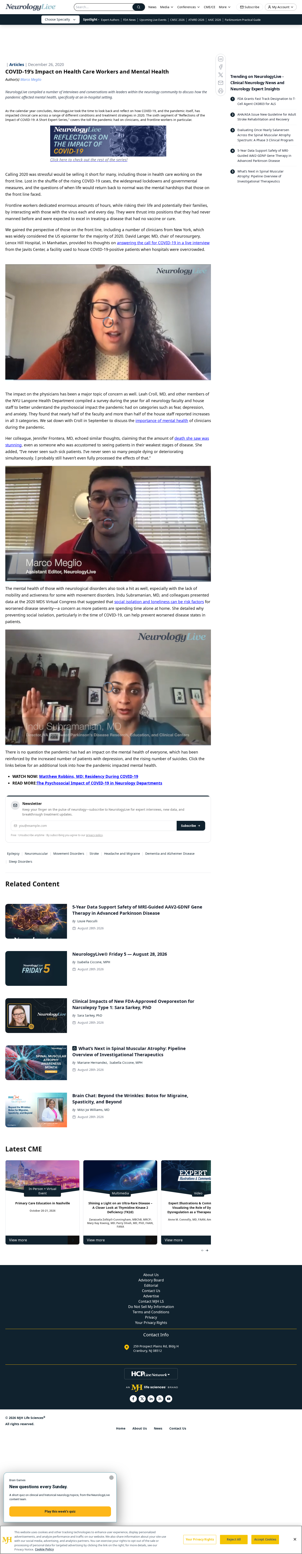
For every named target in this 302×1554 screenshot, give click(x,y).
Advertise (151, 1296)
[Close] (295, 1539)
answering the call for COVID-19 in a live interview (163, 242)
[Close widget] (111, 1477)
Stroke (94, 853)
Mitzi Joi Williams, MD (93, 1110)
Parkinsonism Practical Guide (243, 20)
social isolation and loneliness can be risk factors (159, 601)
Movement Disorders (68, 853)
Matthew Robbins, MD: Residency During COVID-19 (88, 776)
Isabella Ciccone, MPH (93, 962)
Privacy (151, 1317)
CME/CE (209, 7)
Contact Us (151, 1290)
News (152, 7)
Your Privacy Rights (151, 1322)
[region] (151, 1540)
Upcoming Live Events (153, 20)
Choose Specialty (57, 19)
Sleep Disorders (20, 861)
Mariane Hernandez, (92, 1062)
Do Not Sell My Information (151, 1306)
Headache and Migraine (122, 853)
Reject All (234, 1539)
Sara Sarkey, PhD (89, 1015)
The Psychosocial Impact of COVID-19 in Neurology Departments (99, 783)
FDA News (129, 20)
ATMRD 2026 (196, 20)
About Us (151, 1274)
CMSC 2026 (177, 20)
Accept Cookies (265, 1539)
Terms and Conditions (151, 1312)
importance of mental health (162, 420)
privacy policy (94, 835)
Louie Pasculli (87, 921)
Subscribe (188, 826)
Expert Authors (110, 20)
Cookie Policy (44, 1549)
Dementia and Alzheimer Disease (170, 853)
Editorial (151, 1285)
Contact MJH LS (151, 1301)
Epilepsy (13, 853)
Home (120, 1428)
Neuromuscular (36, 853)
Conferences (186, 7)
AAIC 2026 (214, 20)
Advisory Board (151, 1280)
